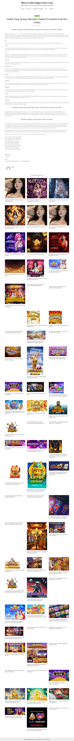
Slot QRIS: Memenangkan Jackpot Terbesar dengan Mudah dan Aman (58, 332)
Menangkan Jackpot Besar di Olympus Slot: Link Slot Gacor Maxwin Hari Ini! (36, 570)
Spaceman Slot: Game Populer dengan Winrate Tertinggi (13, 359)
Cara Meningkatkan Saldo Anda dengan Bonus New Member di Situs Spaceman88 (58, 395)
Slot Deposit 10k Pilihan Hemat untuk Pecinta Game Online (15, 448)
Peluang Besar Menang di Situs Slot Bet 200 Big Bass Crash (58, 416)
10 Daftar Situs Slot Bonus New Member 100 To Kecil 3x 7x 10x (59, 708)
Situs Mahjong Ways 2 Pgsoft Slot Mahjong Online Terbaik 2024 (14, 671)
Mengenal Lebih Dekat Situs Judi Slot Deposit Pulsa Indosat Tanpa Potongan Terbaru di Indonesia (15, 412)
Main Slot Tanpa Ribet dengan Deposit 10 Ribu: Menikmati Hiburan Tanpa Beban (14, 523)
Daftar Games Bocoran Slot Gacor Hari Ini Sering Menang (58, 701)
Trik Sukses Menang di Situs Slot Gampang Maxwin (14, 655)
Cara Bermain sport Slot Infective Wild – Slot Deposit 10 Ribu (37, 628)
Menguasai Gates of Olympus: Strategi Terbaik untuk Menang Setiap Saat (35, 496)
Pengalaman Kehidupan (38, 8)
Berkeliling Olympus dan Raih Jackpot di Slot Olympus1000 (14, 570)
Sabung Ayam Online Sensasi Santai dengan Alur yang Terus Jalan (58, 254)
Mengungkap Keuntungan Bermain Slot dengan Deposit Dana (13, 496)
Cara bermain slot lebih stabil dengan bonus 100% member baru (15, 227)
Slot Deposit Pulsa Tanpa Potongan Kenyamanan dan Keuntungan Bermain (35, 422)
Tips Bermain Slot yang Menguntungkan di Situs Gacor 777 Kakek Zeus (58, 422)
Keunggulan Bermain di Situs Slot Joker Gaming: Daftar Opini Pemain (57, 628)
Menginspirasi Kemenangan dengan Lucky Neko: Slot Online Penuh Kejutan (14, 483)
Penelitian (51, 8)
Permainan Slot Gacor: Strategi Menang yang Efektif (14, 394)
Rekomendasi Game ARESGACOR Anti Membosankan (57, 227)
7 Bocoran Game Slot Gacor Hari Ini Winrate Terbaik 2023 (37, 671)
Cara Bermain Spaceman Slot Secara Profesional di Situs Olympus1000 (35, 600)
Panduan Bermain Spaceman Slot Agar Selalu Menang (59, 326)
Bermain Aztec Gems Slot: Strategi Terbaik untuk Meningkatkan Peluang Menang (36, 490)
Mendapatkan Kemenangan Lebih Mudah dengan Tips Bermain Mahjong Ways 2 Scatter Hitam (58, 473)
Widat (39, 25)
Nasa (46, 8)
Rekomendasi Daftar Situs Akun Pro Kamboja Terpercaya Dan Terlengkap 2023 (37, 730)
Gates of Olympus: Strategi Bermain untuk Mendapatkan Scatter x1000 (58, 572)
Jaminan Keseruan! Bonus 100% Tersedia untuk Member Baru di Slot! (58, 579)
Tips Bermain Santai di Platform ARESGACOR (37, 226)
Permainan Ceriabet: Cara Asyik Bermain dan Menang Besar (15, 306)
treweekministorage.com (25, 161)
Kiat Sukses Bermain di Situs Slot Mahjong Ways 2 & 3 (36, 413)
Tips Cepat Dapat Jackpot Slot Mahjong (35, 254)
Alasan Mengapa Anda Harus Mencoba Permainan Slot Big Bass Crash (35, 450)
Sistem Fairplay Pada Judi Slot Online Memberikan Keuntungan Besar (13, 701)
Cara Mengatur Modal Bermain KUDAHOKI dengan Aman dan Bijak (58, 271)
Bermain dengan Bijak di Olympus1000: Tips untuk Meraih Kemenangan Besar (14, 638)
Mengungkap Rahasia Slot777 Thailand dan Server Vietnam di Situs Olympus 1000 (58, 517)
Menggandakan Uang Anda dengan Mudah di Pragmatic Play (37, 326)
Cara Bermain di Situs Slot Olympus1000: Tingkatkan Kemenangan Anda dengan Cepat (59, 620)
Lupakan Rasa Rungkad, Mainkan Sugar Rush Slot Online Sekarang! (37, 552)
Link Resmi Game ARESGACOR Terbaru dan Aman (14, 275)
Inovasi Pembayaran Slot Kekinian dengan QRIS (36, 394)
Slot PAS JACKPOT (18, 33)
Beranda (22, 8)
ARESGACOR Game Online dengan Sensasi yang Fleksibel (58, 200)
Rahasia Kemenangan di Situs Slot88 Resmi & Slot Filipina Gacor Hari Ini (37, 665)
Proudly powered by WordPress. (43, 739)
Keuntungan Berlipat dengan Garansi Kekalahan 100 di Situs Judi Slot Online (57, 358)
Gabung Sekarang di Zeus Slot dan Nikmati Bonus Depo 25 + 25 (14, 435)
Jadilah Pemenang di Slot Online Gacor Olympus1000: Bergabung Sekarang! (35, 342)
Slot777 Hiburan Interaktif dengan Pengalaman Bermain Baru (34, 200)
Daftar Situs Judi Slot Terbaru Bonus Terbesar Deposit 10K (57, 683)
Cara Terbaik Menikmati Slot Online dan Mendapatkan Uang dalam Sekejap (14, 332)
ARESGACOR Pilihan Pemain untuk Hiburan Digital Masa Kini (14, 200)
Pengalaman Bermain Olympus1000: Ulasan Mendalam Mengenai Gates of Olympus (14, 591)
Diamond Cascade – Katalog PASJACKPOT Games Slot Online (58, 644)
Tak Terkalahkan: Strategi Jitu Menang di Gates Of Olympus (58, 535)
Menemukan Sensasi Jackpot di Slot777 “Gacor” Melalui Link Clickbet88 (35, 285)
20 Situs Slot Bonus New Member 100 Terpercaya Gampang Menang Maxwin (13, 717)
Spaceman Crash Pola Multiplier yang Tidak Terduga (14, 254)
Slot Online (37, 15)
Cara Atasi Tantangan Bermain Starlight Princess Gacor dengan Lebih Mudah (14, 622)
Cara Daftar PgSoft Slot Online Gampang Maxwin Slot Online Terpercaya (36, 702)
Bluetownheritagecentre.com (30, 739)
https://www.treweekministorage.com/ (12, 161)
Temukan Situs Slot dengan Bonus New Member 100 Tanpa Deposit (57, 287)
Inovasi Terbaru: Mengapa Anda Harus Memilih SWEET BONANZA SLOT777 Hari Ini (37, 616)
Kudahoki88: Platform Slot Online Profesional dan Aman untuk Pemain (37, 279)
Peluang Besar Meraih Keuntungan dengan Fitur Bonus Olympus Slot (36, 377)
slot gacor (29, 111)
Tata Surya (28, 8)
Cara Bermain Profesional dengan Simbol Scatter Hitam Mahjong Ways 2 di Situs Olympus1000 (58, 456)
